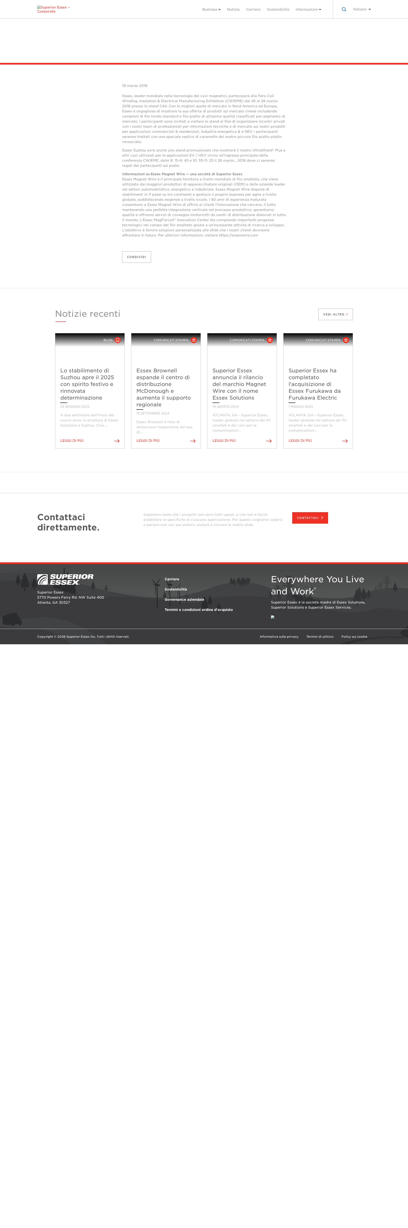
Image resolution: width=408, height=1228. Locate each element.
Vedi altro (334, 314)
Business (209, 9)
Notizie (233, 9)
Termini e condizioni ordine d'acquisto (199, 610)
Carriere (253, 9)
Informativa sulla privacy (279, 636)
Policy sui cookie (354, 636)
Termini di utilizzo (320, 636)
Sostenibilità (278, 9)
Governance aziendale (184, 600)
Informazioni (307, 9)
